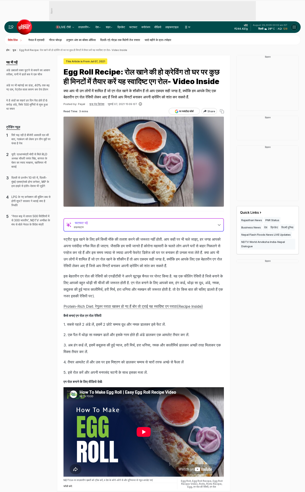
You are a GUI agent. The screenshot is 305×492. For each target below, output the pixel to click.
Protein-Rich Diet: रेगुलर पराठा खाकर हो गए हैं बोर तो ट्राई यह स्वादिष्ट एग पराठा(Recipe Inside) (133, 306)
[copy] (222, 111)
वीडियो (157, 27)
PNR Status (272, 220)
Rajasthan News (251, 220)
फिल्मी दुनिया (287, 227)
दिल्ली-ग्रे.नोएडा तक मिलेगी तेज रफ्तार (120, 40)
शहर (108, 27)
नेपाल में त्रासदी (36, 40)
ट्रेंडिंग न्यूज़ (13, 127)
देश (97, 27)
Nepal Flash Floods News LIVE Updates (266, 234)
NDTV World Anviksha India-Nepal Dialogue (263, 244)
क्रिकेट (121, 27)
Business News (251, 227)
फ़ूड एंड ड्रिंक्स (96, 104)
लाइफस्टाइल (171, 27)
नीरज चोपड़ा (55, 40)
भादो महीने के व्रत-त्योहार (158, 40)
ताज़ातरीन (83, 27)
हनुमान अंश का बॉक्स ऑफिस (81, 40)
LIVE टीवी (65, 27)
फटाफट (133, 27)
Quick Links (249, 212)
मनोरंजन (146, 27)
